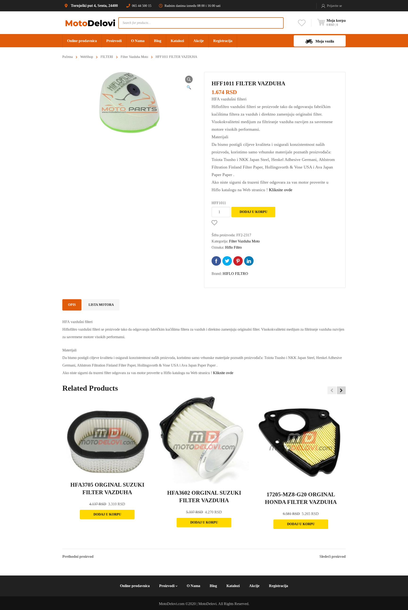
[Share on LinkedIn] (249, 261)
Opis (72, 305)
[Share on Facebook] (216, 261)
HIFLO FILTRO (235, 274)
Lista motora (101, 305)
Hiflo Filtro (233, 247)
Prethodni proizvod (78, 556)
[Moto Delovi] (90, 22)
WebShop (86, 57)
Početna (67, 57)
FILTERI (107, 57)
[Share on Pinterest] (238, 261)
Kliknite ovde (280, 189)
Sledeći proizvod (332, 556)
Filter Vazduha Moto (134, 57)
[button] (341, 390)
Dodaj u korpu (253, 212)
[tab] (71, 305)
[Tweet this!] (227, 261)
